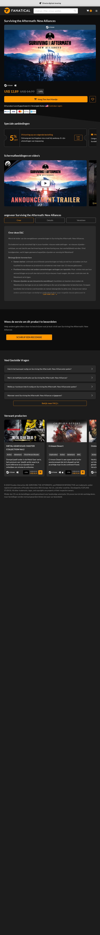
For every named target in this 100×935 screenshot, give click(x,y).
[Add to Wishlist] (93, 99)
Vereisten (81, 220)
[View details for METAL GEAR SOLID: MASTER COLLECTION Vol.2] (24, 431)
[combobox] (58, 10)
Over (19, 220)
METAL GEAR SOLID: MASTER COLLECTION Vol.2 (20, 447)
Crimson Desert (56, 446)
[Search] (75, 10)
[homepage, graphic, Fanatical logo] (17, 10)
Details (50, 220)
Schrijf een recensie (29, 337)
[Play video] (45, 183)
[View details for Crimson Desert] (67, 431)
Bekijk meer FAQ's (50, 403)
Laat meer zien (49, 294)
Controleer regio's (55, 106)
